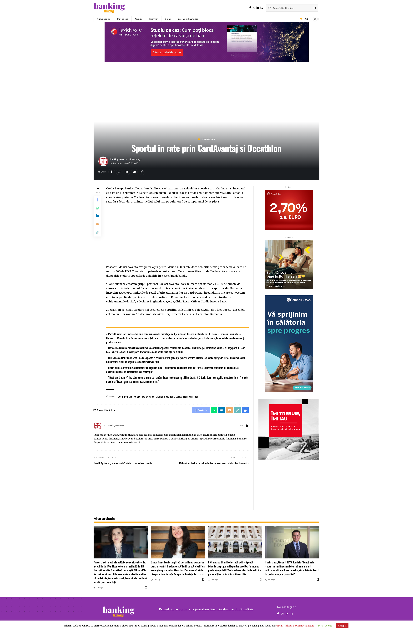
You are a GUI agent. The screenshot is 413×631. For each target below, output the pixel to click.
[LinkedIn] (258, 8)
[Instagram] (254, 8)
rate (196, 396)
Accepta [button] (342, 625)
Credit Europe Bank (165, 396)
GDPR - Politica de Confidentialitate (295, 625)
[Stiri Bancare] (109, 8)
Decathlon (123, 396)
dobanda (150, 396)
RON (191, 396)
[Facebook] (250, 8)
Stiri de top (208, 139)
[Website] (247, 425)
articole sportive (137, 396)
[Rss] (262, 8)
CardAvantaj (182, 396)
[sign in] (296, 19)
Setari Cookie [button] (325, 625)
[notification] (300, 19)
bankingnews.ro (118, 159)
